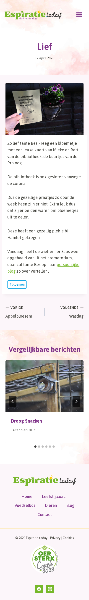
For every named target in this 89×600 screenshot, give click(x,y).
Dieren (51, 505)
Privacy (55, 538)
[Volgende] (76, 401)
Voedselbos (25, 505)
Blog (70, 505)
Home (26, 496)
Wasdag (72, 312)
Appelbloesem (18, 312)
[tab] (35, 446)
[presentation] (44, 386)
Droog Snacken (26, 421)
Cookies (68, 538)
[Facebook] (39, 589)
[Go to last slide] (12, 401)
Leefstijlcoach (55, 496)
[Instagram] (50, 589)
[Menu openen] (79, 14)
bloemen (17, 284)
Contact (44, 514)
